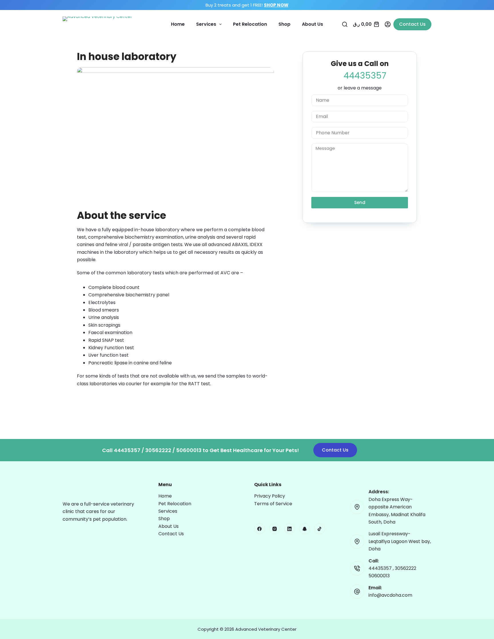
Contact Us (412, 24)
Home (178, 24)
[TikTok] (319, 528)
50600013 (379, 575)
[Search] (344, 24)
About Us (312, 24)
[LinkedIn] (289, 528)
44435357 (380, 568)
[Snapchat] (304, 528)
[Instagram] (274, 528)
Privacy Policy (269, 496)
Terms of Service (273, 503)
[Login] (388, 24)
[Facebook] (259, 528)
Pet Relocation (250, 24)
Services (206, 24)
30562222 (405, 568)
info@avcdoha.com (390, 595)
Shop (284, 24)
